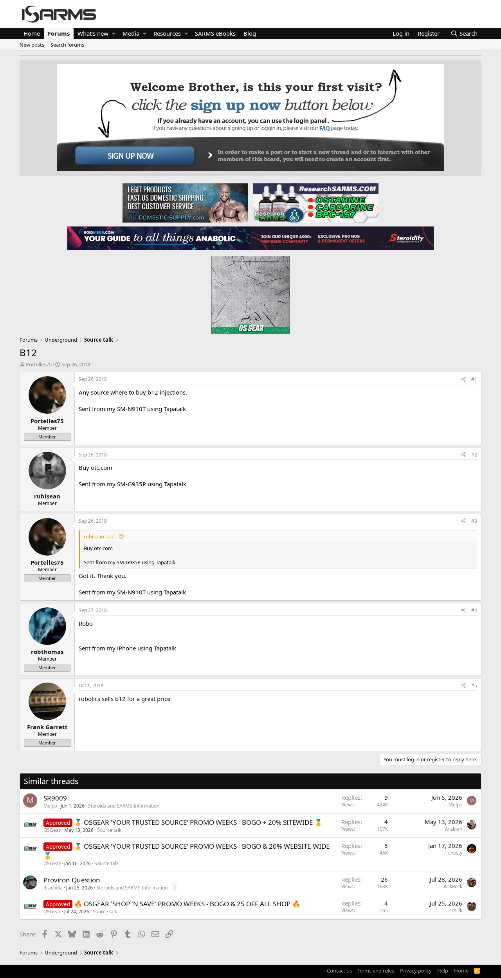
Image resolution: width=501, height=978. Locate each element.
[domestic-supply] (185, 202)
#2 (474, 454)
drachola (53, 887)
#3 (474, 521)
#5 (474, 685)
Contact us (339, 970)
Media (131, 33)
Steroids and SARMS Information (123, 805)
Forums (59, 33)
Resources (167, 33)
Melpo (50, 805)
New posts (32, 44)
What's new (92, 33)
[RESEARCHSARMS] (315, 202)
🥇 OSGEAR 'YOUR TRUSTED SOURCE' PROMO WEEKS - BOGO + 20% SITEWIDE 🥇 (198, 822)
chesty (455, 852)
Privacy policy (416, 970)
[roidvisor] (158, 238)
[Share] (463, 379)
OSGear (52, 830)
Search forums (67, 44)
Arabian (453, 829)
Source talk (109, 830)
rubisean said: (100, 536)
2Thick (455, 910)
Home (31, 33)
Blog (249, 33)
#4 (474, 610)
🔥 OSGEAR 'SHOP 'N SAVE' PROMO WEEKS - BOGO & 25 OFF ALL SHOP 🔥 (187, 903)
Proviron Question (71, 879)
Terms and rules (375, 970)
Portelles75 (39, 364)
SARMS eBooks (215, 33)
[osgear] (250, 293)
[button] (114, 33)
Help (442, 970)
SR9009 (55, 797)
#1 (474, 379)
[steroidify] (342, 238)
